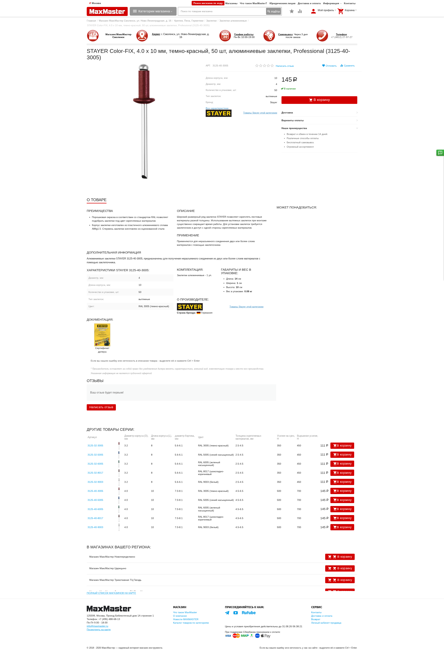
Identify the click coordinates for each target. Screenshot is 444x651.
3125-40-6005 (95, 509)
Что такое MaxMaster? (253, 3)
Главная (91, 20)
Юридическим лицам (282, 3)
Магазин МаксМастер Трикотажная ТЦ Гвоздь (115, 580)
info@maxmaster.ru (97, 626)
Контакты (350, 3)
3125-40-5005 (95, 500)
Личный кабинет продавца (326, 622)
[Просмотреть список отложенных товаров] (291, 13)
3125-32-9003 (95, 482)
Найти (275, 11)
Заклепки (211, 20)
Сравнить (349, 65)
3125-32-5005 (95, 454)
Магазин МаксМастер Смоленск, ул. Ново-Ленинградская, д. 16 (135, 20)
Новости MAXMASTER (185, 619)
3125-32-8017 (95, 472)
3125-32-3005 (95, 445)
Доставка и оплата (309, 3)
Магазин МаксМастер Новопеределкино (112, 556)
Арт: (208, 65)
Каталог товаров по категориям (191, 622)
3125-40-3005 (95, 491)
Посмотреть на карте (99, 629)
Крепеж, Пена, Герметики (188, 20)
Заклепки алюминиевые (233, 20)
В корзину (344, 445)
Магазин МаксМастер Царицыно (107, 568)
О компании (180, 615)
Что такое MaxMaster (185, 612)
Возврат (315, 619)
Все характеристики (217, 108)
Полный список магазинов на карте (111, 593)
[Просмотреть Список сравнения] (300, 13)
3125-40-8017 (95, 518)
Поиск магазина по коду (208, 3)
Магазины (231, 3)
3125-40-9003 (95, 527)
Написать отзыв (285, 66)
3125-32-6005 (95, 463)
